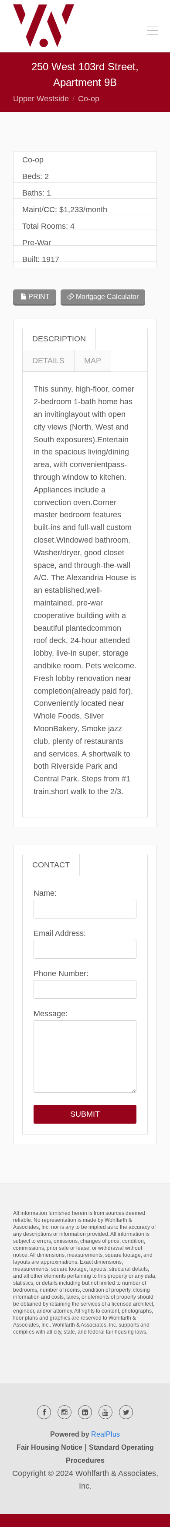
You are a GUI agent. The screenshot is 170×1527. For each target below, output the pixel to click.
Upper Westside (41, 98)
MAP (92, 360)
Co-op (88, 98)
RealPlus (105, 1434)
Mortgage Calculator (106, 296)
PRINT (38, 296)
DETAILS (48, 360)
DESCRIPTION (59, 338)
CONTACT (51, 864)
